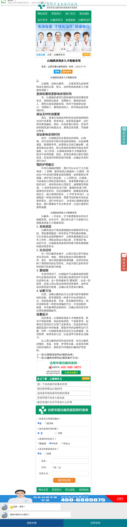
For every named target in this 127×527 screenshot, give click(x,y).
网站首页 (43, 13)
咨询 (57, 71)
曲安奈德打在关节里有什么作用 (54, 402)
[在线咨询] (86, 54)
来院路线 (70, 20)
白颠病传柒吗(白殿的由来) (58, 354)
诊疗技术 (43, 20)
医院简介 (56, 13)
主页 (49, 55)
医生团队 (84, 13)
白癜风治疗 (84, 20)
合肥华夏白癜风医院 (57, 66)
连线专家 (32, 523)
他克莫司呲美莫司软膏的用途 (53, 393)
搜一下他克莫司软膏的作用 (52, 384)
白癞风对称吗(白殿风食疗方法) (61, 357)
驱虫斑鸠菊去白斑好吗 (49, 388)
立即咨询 (96, 521)
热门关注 (70, 13)
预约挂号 (67, 71)
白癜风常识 (56, 20)
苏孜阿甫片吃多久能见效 (51, 397)
